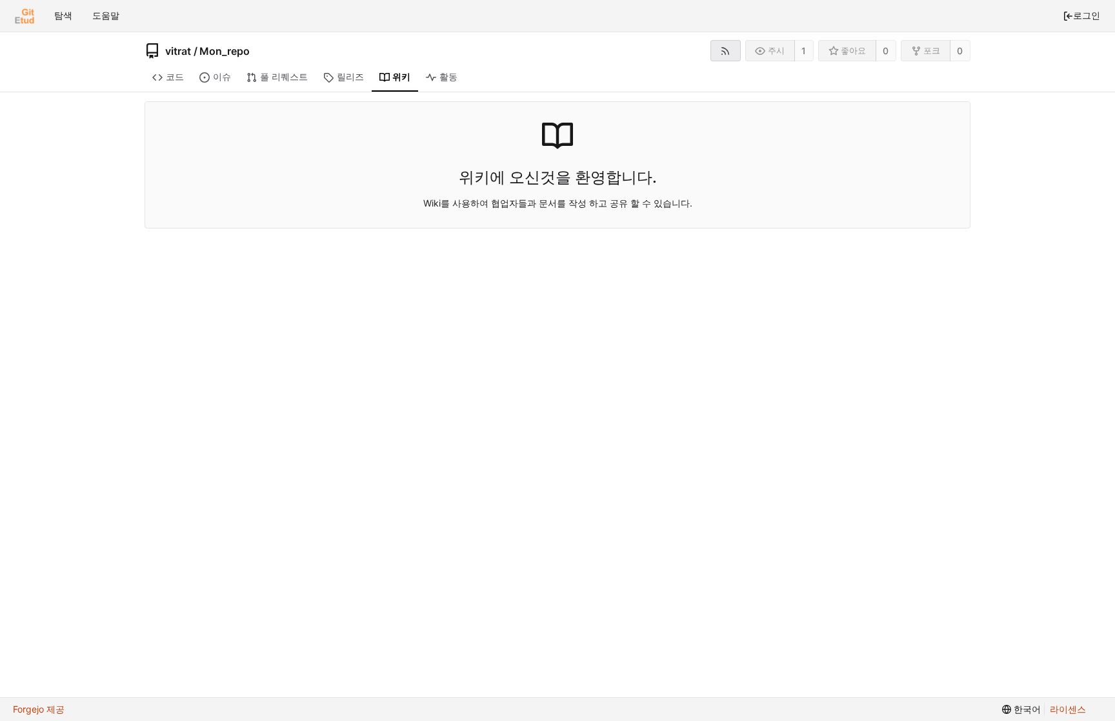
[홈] (24, 16)
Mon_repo (224, 51)
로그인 (1086, 15)
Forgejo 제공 (39, 709)
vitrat (178, 51)
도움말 (105, 15)
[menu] (1021, 710)
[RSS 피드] (725, 50)
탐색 (63, 15)
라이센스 (1068, 709)
